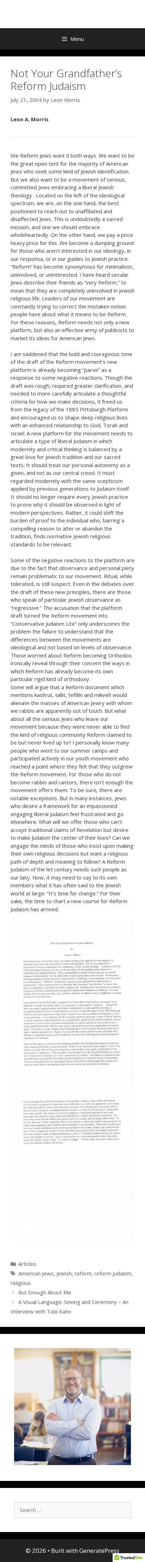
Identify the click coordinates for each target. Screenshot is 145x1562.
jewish (64, 1273)
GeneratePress (99, 1550)
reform (83, 1273)
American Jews (35, 1273)
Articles (27, 1263)
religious (21, 1282)
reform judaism (112, 1273)
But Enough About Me (44, 1292)
